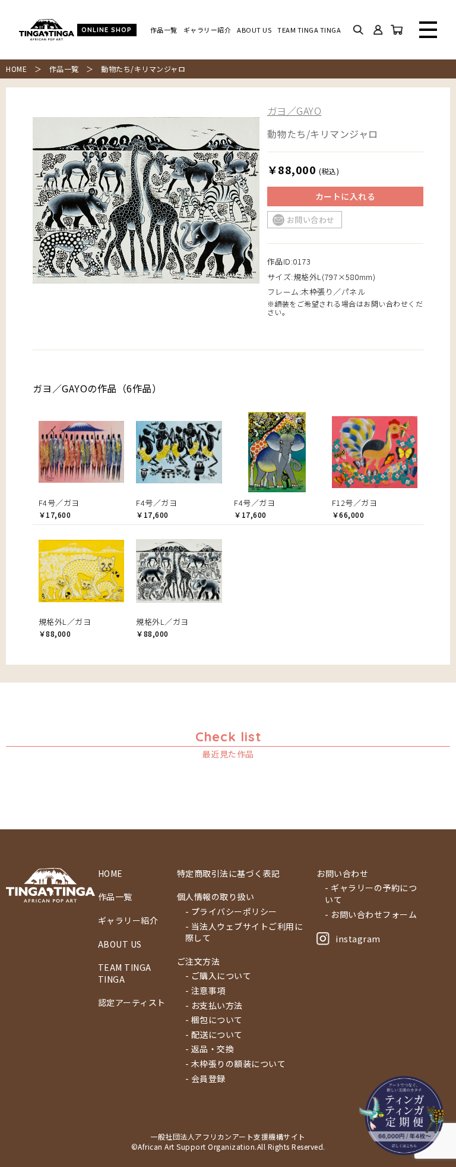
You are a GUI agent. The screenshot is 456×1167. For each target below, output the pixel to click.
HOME (16, 69)
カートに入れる (345, 196)
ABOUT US (254, 30)
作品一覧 (164, 30)
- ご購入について (218, 976)
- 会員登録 (205, 1078)
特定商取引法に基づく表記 (228, 873)
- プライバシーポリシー (231, 911)
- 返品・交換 (210, 1049)
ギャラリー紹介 (207, 30)
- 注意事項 (205, 990)
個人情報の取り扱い (216, 896)
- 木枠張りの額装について (235, 1064)
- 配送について (214, 1034)
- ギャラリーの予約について (371, 893)
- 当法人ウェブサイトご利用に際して (244, 932)
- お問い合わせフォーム (371, 914)
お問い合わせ (311, 219)
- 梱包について (214, 1020)
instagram (358, 939)
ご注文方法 (198, 961)
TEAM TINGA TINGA (309, 30)
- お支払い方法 (214, 1005)
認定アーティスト (132, 1002)
